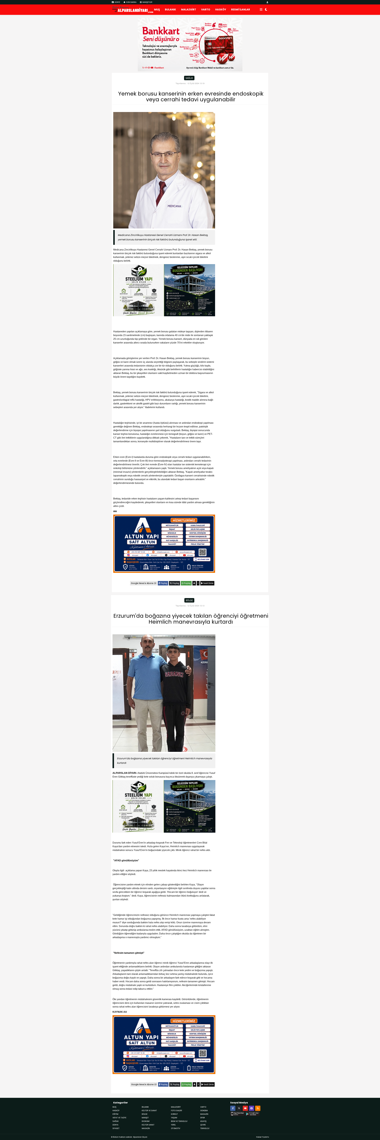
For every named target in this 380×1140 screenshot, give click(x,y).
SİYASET (116, 1128)
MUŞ (157, 9)
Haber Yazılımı (262, 1137)
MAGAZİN (146, 1128)
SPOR (202, 1117)
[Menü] (261, 10)
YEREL (173, 1125)
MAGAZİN (204, 1114)
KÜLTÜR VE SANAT (149, 1110)
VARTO (205, 9)
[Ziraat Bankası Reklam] (190, 44)
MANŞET (145, 1117)
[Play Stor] (252, 1113)
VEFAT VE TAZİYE (119, 1117)
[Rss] (257, 1108)
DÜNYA (115, 1125)
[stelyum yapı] (164, 291)
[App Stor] (237, 1113)
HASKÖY (220, 9)
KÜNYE (117, 2)
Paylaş (163, 583)
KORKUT (174, 1114)
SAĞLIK (189, 78)
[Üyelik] (267, 2)
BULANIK (170, 9)
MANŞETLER (147, 2)
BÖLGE (189, 600)
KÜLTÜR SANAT (148, 1125)
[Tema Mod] (266, 10)
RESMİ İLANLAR (240, 9)
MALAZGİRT (188, 9)
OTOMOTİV (175, 1128)
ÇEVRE (203, 1125)
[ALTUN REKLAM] (164, 544)
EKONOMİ (145, 1121)
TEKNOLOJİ (204, 1128)
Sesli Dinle (208, 583)
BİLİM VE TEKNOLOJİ (179, 1121)
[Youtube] (245, 1108)
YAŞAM (174, 1117)
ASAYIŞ (203, 1121)
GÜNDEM (204, 1110)
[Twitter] (239, 1108)
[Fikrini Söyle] (251, 1108)
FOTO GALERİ (176, 1110)
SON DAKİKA (131, 2)
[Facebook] (232, 1108)
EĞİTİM (115, 1114)
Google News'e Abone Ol (143, 583)
